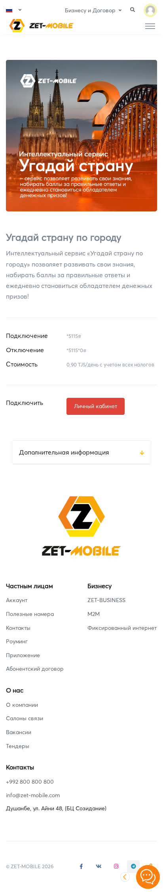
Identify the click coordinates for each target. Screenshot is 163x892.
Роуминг (17, 641)
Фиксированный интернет (122, 627)
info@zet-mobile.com (33, 795)
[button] (13, 10)
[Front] (40, 25)
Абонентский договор (35, 668)
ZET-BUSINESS (106, 600)
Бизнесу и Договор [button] (90, 10)
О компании (22, 704)
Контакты (18, 627)
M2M (93, 614)
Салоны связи (24, 718)
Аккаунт (16, 600)
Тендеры (17, 746)
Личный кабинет (95, 406)
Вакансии (18, 732)
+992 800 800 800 (30, 781)
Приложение (23, 655)
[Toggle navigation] (150, 26)
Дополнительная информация (64, 452)
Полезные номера (30, 614)
